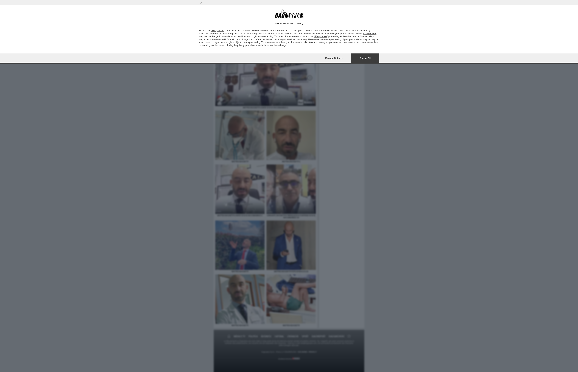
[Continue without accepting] (201, 2)
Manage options (333, 58)
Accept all (365, 58)
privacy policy (244, 45)
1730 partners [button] (217, 30)
